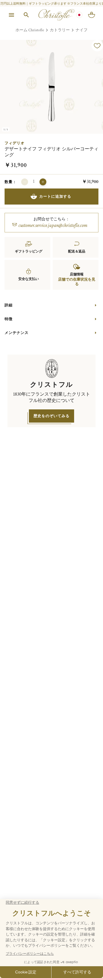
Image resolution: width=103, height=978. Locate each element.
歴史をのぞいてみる (51, 415)
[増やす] (42, 181)
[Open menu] (11, 15)
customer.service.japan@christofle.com (52, 225)
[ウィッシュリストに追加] (97, 45)
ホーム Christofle (29, 30)
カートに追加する (55, 196)
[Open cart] (91, 15)
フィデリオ (15, 143)
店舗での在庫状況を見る (76, 281)
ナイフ (82, 30)
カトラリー (60, 30)
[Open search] (26, 15)
